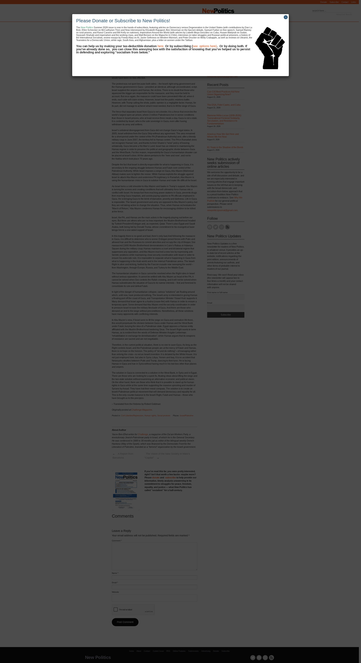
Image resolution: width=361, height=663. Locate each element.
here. (161, 46)
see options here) (205, 46)
